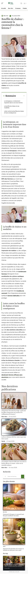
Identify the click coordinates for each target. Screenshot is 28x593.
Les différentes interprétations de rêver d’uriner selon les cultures (13, 565)
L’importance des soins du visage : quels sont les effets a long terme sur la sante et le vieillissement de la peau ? (13, 412)
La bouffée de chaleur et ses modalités (11, 106)
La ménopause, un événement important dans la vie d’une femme (13, 101)
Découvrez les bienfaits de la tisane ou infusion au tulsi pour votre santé (13, 549)
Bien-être (4, 416)
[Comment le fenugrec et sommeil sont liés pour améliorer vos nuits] (14, 497)
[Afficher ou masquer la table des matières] (20, 96)
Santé (3, 441)
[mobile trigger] (2, 3)
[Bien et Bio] (10, 3)
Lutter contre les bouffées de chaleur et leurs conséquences (14, 112)
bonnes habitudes (13, 295)
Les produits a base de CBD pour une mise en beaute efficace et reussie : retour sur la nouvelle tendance (13, 463)
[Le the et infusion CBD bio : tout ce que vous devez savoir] (14, 427)
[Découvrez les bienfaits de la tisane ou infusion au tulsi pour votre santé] (14, 531)
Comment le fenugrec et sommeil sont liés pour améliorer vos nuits (13, 515)
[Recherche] (21, 3)
